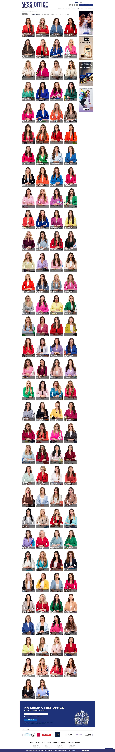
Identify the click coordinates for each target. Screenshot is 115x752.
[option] (25, 735)
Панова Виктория (39, 291)
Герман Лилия (53, 312)
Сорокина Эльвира (25, 462)
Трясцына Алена (39, 675)
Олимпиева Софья (40, 504)
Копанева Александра (26, 141)
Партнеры (84, 8)
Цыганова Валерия (54, 55)
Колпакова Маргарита (54, 34)
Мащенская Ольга (39, 141)
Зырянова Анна (53, 654)
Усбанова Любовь (25, 98)
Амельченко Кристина (54, 547)
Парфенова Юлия (68, 376)
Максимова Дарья (25, 611)
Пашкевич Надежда (40, 632)
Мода (46, 745)
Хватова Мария (39, 654)
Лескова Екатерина (25, 654)
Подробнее (74, 750)
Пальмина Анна (67, 568)
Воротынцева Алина (26, 76)
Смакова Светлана (68, 291)
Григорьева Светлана (26, 568)
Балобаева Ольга (25, 184)
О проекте (68, 8)
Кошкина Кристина (39, 163)
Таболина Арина (67, 483)
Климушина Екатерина (26, 33)
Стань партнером (86, 4)
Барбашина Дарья (25, 163)
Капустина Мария (25, 248)
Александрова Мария (54, 227)
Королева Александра (40, 248)
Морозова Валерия (54, 141)
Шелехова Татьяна (39, 312)
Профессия (59, 746)
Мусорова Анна (53, 376)
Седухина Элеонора (68, 227)
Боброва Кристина (25, 590)
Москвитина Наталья (40, 547)
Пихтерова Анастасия (40, 568)
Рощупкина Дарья (67, 504)
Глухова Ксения (25, 55)
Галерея (49, 742)
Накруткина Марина (25, 120)
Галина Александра (54, 355)
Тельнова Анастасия (68, 34)
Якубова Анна (67, 76)
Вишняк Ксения (53, 462)
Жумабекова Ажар (68, 654)
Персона (34, 746)
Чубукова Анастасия (69, 184)
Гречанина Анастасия (26, 440)
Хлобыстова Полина (40, 419)
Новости (90, 8)
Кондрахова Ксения (40, 696)
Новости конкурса (36, 745)
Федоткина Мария (68, 99)
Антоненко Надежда (40, 184)
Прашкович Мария (68, 611)
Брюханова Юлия (39, 205)
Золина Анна (38, 526)
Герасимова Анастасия (68, 547)
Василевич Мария (25, 312)
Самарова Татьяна (25, 504)
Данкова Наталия (53, 440)
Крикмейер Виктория (68, 355)
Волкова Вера (24, 696)
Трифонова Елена (39, 55)
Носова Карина (39, 227)
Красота (46, 746)
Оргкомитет (63, 742)
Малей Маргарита (39, 590)
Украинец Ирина (25, 632)
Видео (78, 8)
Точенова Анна (53, 184)
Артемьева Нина (67, 419)
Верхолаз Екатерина (54, 120)
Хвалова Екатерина (40, 611)
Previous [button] (22, 734)
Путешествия (60, 745)
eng (76, 2)
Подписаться (30, 719)
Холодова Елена (53, 248)
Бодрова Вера (24, 526)
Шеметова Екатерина (54, 504)
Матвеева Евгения (39, 99)
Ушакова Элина (68, 440)
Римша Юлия (53, 611)
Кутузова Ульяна (39, 440)
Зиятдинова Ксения (68, 397)
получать (31, 716)
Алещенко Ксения (25, 227)
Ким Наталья (66, 205)
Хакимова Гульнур (68, 461)
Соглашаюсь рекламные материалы (33, 716)
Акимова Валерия (68, 163)
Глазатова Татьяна (25, 205)
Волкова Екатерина (40, 76)
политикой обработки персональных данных (37, 723)
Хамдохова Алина (53, 99)
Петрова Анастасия (54, 568)
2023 (25, 14)
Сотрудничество (56, 742)
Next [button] (92, 734)
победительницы (64, 14)
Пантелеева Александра (54, 163)
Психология (72, 746)
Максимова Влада (39, 482)
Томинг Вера (38, 355)
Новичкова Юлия (39, 120)
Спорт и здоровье (72, 745)
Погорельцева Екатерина (69, 590)
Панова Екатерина (53, 483)
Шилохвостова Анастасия (55, 590)
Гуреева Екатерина (39, 376)
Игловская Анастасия (68, 248)
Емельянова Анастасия (69, 120)
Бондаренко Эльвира (68, 312)
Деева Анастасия (53, 419)
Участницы (61, 8)
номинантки (54, 14)
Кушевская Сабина (25, 547)
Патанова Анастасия (26, 291)
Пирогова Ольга (25, 376)
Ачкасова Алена (53, 205)
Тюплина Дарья (67, 632)
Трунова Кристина (39, 462)
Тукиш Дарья (52, 76)
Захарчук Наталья (53, 526)
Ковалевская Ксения (54, 632)
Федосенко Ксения (39, 34)
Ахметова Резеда (25, 482)
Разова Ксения (53, 291)
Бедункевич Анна (67, 54)
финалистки (45, 14)
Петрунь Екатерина (68, 526)
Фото (74, 8)
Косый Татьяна (67, 675)
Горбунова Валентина (54, 675)
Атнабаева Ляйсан (25, 418)
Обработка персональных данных (74, 742)
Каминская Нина (25, 355)
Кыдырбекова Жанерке (26, 675)
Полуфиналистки (35, 14)
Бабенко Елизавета (68, 141)
